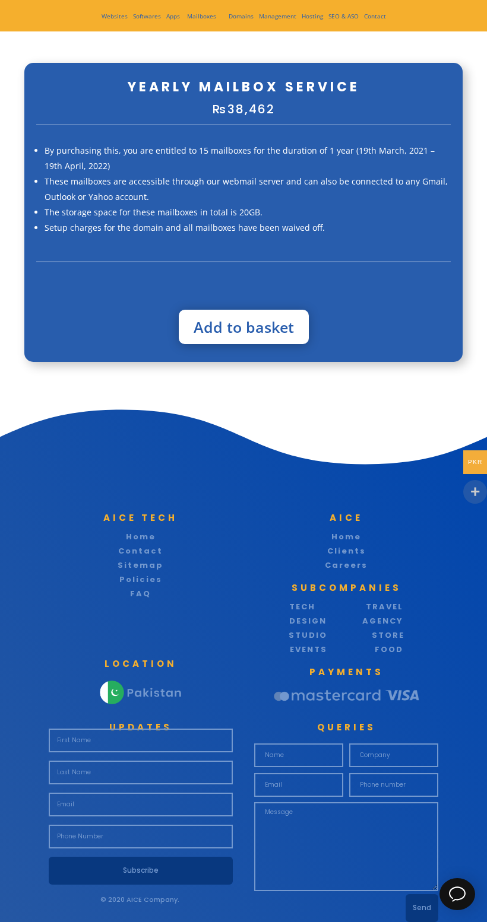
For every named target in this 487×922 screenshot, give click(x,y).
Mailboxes (202, 16)
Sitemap (140, 565)
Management (277, 16)
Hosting (312, 16)
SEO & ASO (343, 16)
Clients (346, 551)
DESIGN (308, 621)
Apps (174, 16)
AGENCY (382, 621)
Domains (241, 16)
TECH (302, 606)
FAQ (140, 593)
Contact (375, 16)
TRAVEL (384, 606)
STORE (388, 635)
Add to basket (244, 327)
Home (141, 536)
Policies (140, 579)
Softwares (147, 16)
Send (422, 907)
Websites (115, 16)
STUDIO (308, 635)
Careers (346, 565)
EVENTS (308, 649)
